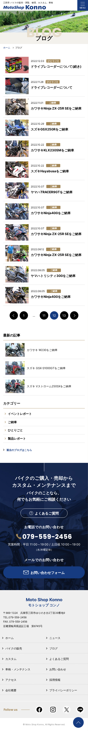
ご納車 (12, 422)
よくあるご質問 (59, 659)
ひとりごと (15, 430)
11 (44, 315)
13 (64, 315)
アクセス (10, 679)
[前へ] (14, 315)
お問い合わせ (57, 669)
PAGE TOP (78, 722)
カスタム (10, 659)
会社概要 (10, 690)
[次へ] (74, 315)
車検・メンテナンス (17, 669)
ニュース (54, 638)
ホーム (9, 638)
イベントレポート (20, 413)
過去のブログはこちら (19, 450)
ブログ (53, 648)
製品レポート (17, 438)
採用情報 (54, 679)
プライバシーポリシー (63, 690)
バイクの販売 (13, 648)
